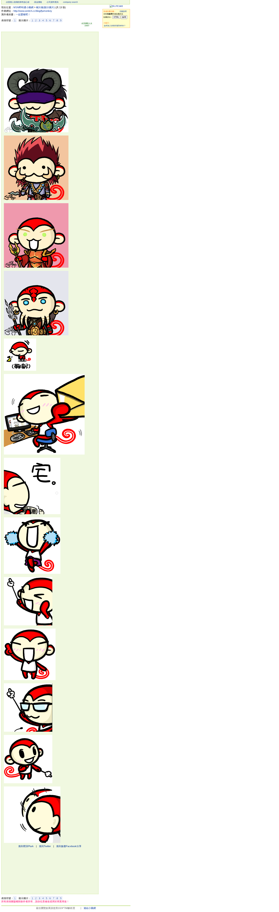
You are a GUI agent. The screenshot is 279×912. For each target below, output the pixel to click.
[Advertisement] (116, 77)
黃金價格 (38, 2)
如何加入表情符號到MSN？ (115, 26)
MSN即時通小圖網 (23, 7)
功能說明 (123, 11)
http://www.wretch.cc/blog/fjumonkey (32, 11)
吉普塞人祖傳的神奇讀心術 (17, 2)
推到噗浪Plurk (26, 846)
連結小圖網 (90, 908)
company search (70, 2)
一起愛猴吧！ (23, 14)
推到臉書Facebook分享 (68, 846)
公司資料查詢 (52, 2)
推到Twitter (45, 846)
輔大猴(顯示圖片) (45, 7)
